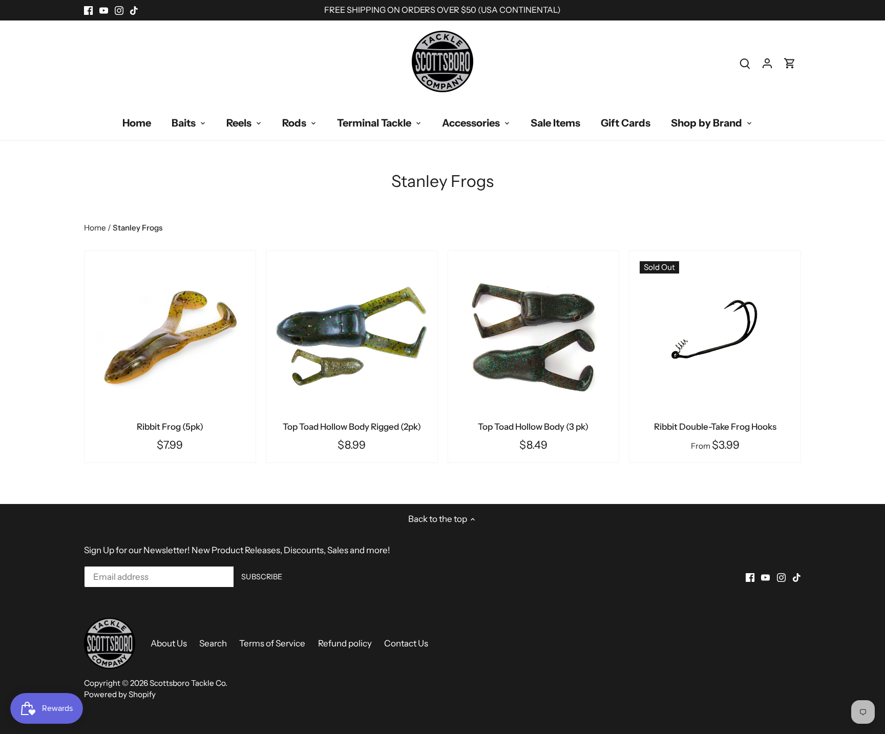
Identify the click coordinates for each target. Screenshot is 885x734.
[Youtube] (103, 10)
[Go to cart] (790, 63)
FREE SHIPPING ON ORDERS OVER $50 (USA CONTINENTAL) (442, 10)
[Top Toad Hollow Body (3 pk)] (533, 336)
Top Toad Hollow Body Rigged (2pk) (352, 427)
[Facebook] (88, 10)
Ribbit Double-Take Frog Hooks (715, 427)
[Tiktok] (134, 10)
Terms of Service (272, 643)
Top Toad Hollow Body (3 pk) (533, 427)
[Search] (744, 63)
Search (213, 643)
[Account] (767, 63)
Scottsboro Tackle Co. (188, 683)
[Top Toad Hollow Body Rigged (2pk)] (352, 336)
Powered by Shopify (120, 694)
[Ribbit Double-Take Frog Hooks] (715, 336)
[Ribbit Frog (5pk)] (170, 336)
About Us (169, 643)
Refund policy (345, 643)
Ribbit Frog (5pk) (170, 427)
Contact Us (406, 643)
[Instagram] (119, 10)
